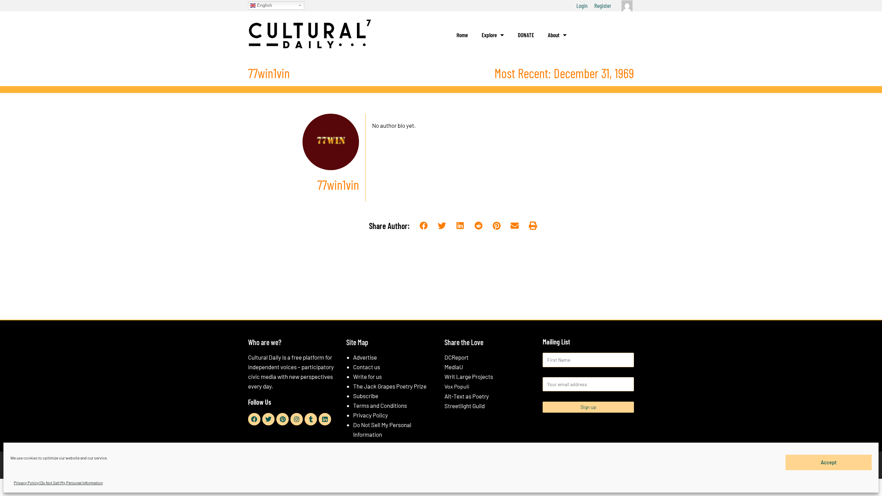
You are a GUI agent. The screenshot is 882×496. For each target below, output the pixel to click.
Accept (829, 462)
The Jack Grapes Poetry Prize (390, 386)
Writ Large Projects (468, 376)
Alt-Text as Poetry (466, 396)
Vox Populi (456, 386)
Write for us (367, 376)
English (264, 5)
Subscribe (365, 395)
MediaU (453, 366)
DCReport (456, 357)
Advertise (365, 357)
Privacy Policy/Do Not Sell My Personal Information (58, 482)
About (554, 34)
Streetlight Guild (464, 405)
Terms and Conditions (380, 405)
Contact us (366, 366)
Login (581, 5)
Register (602, 5)
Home (462, 34)
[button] (424, 226)
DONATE (526, 34)
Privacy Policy (370, 415)
